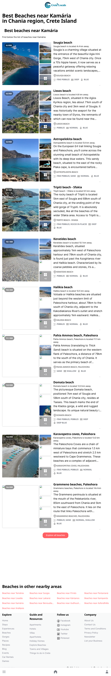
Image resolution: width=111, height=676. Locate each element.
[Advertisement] (55, 558)
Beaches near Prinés (66, 593)
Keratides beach (64, 239)
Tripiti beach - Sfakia (67, 187)
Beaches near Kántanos (68, 598)
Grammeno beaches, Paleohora (75, 484)
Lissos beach (62, 91)
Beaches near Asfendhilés (96, 603)
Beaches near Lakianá (40, 598)
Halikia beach (62, 287)
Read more (99, 85)
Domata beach (63, 382)
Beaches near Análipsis (13, 608)
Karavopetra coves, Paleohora (74, 434)
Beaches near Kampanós (96, 598)
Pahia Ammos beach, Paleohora (75, 335)
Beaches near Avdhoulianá (69, 603)
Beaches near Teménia (13, 593)
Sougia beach (62, 42)
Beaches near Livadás (12, 598)
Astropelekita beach (67, 139)
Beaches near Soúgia (40, 593)
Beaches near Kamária (13, 603)
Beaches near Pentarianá (96, 593)
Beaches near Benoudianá (42, 603)
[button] (4, 672)
